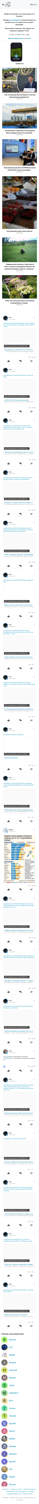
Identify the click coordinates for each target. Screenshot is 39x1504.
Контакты (6, 1489)
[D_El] (4, 1347)
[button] (3, 4)
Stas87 (12, 1477)
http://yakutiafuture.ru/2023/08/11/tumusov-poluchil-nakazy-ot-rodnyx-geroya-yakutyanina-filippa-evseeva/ (17, 1210)
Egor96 (12, 1461)
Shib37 (12, 1431)
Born (11, 1400)
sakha (11, 1385)
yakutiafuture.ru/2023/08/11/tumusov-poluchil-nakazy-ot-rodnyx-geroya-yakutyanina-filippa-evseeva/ (18, 1189)
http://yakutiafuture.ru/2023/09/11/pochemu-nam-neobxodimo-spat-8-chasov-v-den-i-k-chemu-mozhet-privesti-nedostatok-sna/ (17, 448)
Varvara (12, 1484)
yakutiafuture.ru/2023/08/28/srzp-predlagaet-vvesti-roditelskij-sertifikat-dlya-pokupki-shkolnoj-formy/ (18, 785)
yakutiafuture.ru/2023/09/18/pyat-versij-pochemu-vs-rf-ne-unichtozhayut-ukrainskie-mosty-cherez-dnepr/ (19, 324)
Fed (10, 1469)
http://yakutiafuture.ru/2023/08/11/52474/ (17, 1158)
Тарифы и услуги (16, 1489)
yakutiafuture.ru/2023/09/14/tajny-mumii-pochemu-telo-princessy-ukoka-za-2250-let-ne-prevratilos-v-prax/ (18, 632)
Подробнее (19, 79)
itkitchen (13, 1454)
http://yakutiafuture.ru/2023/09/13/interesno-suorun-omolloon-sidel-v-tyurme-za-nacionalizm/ (17, 499)
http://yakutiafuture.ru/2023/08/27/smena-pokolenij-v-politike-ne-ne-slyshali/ (17, 1027)
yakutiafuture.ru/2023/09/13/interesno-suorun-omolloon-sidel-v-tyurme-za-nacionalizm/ (18, 478)
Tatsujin (12, 1416)
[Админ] (4, 1355)
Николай (13, 1370)
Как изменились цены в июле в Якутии (19, 231)
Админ (12, 1355)
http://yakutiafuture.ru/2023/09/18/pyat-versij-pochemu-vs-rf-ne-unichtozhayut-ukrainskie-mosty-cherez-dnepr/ (17, 346)
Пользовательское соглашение (16, 1491)
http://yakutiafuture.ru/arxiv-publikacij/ (17, 754)
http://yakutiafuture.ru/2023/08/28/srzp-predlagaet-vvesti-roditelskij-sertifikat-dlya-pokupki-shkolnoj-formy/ (17, 806)
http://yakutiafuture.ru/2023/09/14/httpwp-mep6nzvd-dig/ (17, 601)
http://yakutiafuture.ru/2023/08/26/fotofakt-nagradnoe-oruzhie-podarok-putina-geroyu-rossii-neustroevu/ (17, 977)
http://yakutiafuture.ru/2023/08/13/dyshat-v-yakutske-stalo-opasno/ (17, 1311)
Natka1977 (13, 1393)
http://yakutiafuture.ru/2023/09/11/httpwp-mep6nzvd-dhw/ (17, 396)
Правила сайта (27, 1494)
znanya (12, 1408)
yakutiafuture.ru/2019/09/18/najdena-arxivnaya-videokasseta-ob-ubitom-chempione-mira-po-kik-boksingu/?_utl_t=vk (18, 905)
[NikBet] (4, 1439)
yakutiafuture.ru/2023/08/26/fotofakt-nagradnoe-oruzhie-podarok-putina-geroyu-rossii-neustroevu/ (19, 956)
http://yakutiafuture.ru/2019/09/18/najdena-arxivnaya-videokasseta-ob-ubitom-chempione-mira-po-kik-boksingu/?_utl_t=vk (17, 926)
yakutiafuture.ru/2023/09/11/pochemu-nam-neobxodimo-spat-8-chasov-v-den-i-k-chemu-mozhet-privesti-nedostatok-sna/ (17, 427)
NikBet (12, 1439)
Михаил (12, 1378)
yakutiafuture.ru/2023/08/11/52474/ (14, 1138)
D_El (11, 1347)
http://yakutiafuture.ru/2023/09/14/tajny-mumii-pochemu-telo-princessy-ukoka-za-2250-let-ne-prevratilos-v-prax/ (17, 653)
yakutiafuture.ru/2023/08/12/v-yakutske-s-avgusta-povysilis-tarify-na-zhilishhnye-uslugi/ (17, 1240)
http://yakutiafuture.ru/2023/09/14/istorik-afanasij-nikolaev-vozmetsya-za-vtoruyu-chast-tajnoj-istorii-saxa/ (17, 705)
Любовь (12, 1446)
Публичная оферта (29, 1489)
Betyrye (12, 1339)
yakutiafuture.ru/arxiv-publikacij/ (13, 734)
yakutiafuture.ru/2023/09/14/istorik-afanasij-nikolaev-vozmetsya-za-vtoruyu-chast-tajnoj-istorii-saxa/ (19, 684)
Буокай (12, 1423)
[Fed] (4, 1469)
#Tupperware (7, 1058)
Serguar (12, 1362)
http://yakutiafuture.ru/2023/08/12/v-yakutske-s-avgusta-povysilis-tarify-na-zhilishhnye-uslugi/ (17, 1260)
